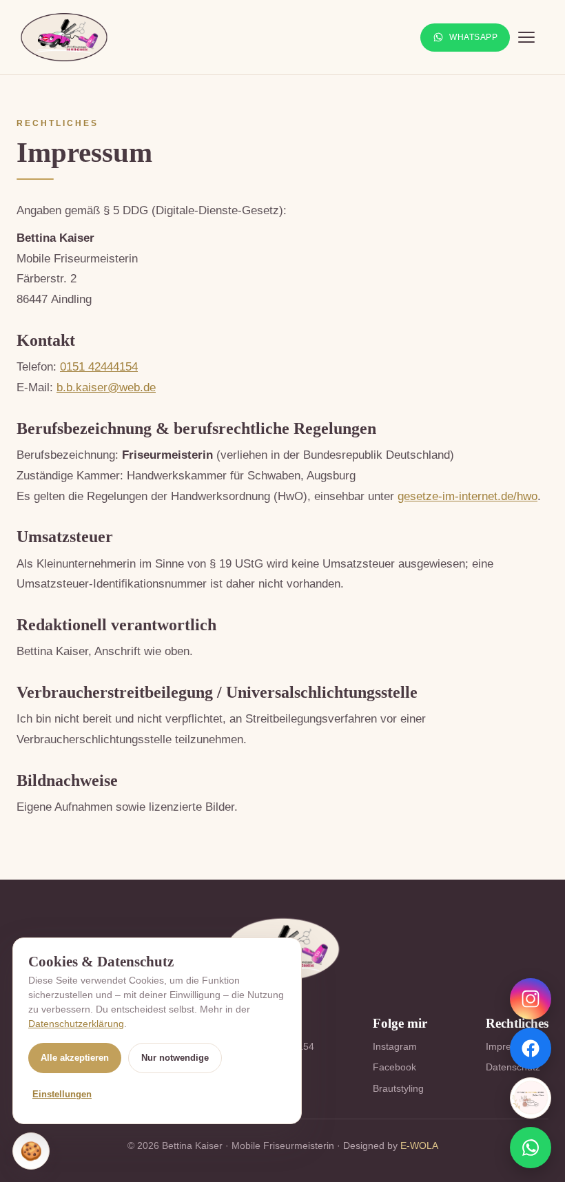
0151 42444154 (99, 366)
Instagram (395, 1046)
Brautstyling (398, 1088)
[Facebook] (530, 1048)
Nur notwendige (175, 1058)
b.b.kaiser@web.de (106, 387)
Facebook (394, 1066)
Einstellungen (62, 1094)
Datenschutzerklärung (76, 1024)
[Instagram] (530, 998)
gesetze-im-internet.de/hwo (467, 496)
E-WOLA (419, 1145)
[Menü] (533, 37)
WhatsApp (473, 37)
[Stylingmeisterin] (530, 1098)
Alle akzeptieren (75, 1058)
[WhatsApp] (530, 1147)
